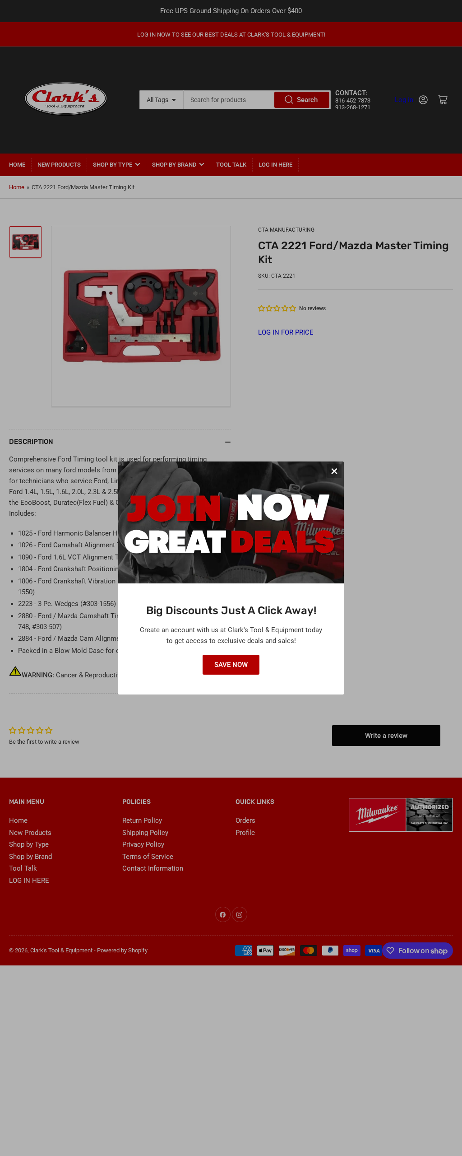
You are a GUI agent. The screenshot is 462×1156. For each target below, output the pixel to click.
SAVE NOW (231, 665)
